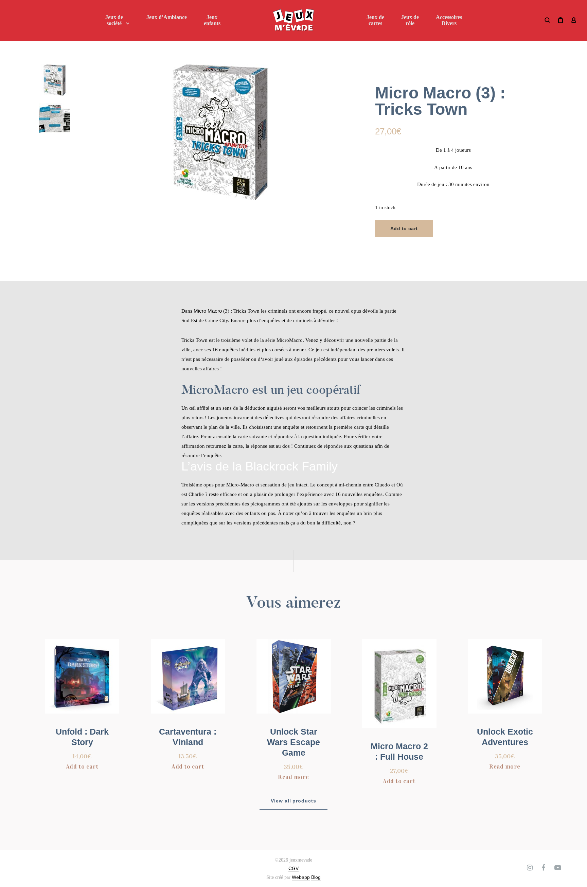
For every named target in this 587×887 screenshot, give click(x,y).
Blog (316, 877)
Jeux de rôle (410, 20)
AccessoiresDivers (449, 20)
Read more (293, 777)
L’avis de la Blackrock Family (259, 466)
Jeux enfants (212, 20)
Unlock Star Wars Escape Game (293, 742)
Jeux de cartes (375, 20)
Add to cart (404, 228)
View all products (294, 800)
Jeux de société (114, 20)
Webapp (301, 877)
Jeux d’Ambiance (166, 17)
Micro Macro (208, 311)
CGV (293, 868)
